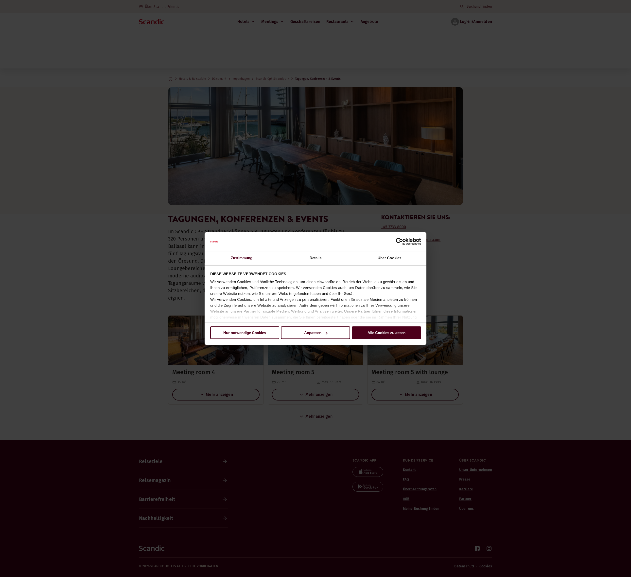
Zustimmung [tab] (242, 258)
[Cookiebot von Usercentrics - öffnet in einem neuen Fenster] (399, 241)
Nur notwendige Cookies (244, 333)
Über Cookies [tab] (389, 258)
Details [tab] (316, 258)
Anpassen (312, 333)
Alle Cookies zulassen (386, 333)
